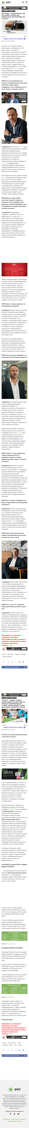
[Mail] (18, 1114)
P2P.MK (19, 433)
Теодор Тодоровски (7, 656)
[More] (23, 661)
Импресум (6, 1119)
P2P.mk (15, 68)
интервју (17, 654)
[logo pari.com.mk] (9, 2)
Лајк (25, 667)
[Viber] (12, 661)
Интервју (9, 11)
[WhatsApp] (15, 661)
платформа (23, 654)
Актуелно (4, 11)
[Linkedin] (19, 661)
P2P (4, 177)
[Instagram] (14, 1114)
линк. (11, 645)
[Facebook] (8, 661)
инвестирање (10, 654)
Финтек (13, 11)
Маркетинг (14, 1119)
